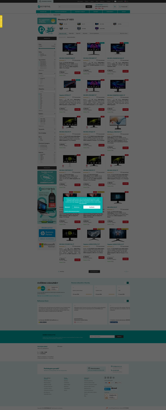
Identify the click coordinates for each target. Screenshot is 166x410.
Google (76, 202)
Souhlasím (91, 207)
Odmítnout (76, 207)
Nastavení (67, 207)
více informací (82, 203)
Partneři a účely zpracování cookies (71, 211)
